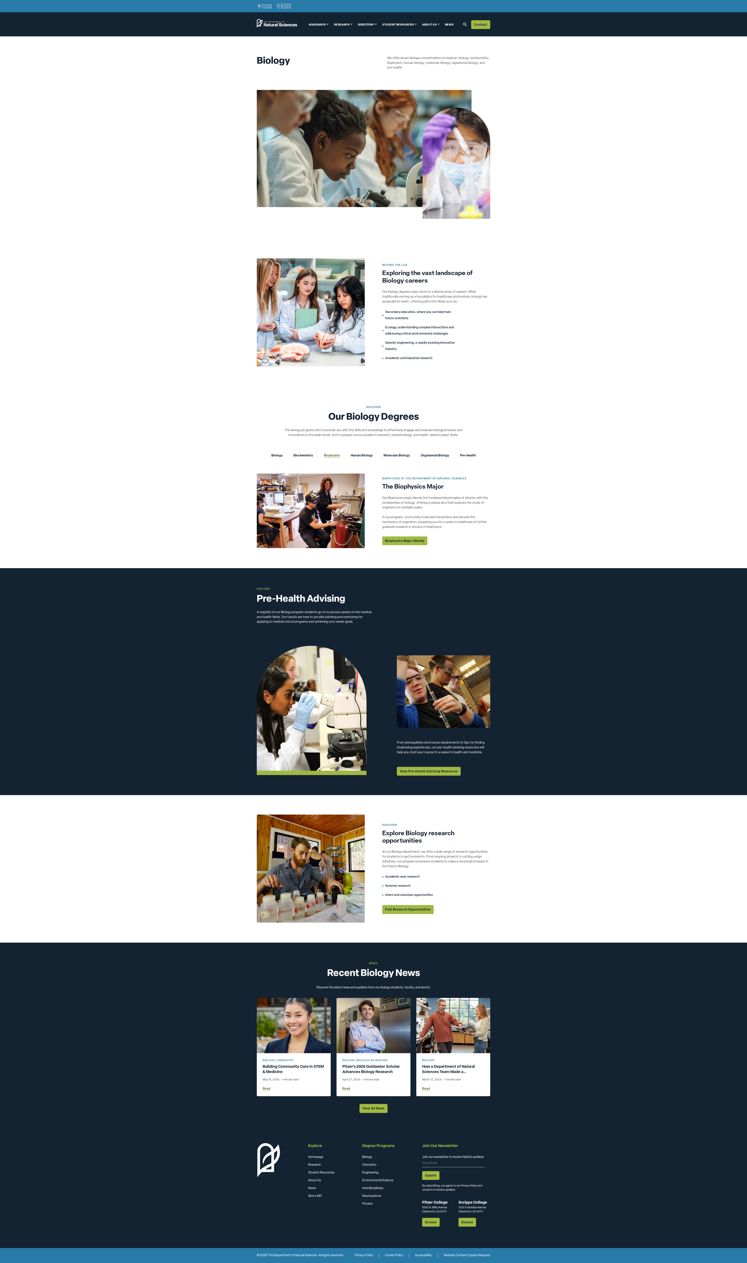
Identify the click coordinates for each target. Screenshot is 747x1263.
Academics (317, 24)
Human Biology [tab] (362, 455)
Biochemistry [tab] (303, 455)
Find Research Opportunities (408, 909)
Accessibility (423, 1255)
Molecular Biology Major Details (410, 541)
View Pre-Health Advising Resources (429, 771)
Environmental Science (377, 1180)
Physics (367, 1203)
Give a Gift (315, 1196)
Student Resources (321, 1172)
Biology (269, 1060)
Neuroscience (371, 1196)
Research (342, 24)
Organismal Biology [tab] (435, 455)
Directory (366, 24)
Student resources (398, 24)
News (449, 24)
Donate (431, 1222)
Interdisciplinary (372, 1188)
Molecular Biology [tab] (397, 455)
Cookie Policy (394, 1255)
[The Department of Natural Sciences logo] (277, 26)
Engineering (370, 1172)
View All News (373, 1108)
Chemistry (285, 1060)
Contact (480, 24)
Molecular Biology (372, 1060)
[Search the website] (464, 24)
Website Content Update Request (467, 1255)
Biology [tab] (277, 455)
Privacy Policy (364, 1255)
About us (429, 24)
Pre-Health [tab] (468, 455)
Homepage (315, 1157)
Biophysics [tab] (332, 455)
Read (267, 1088)
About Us (314, 1180)
